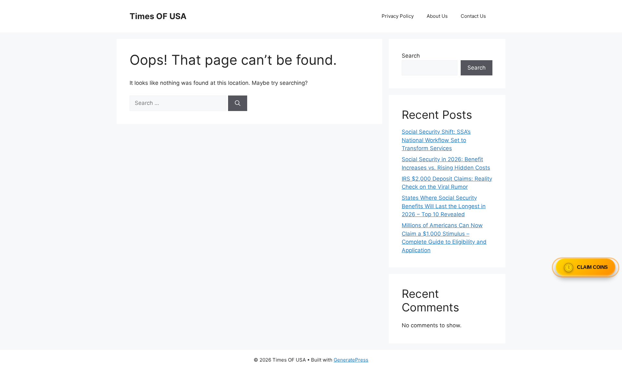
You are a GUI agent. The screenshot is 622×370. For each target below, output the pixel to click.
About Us (437, 16)
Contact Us (473, 16)
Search (411, 55)
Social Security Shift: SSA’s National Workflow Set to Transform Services (436, 140)
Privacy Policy (398, 16)
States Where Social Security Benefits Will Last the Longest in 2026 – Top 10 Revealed (444, 206)
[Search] (237, 103)
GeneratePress (351, 360)
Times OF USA (158, 16)
